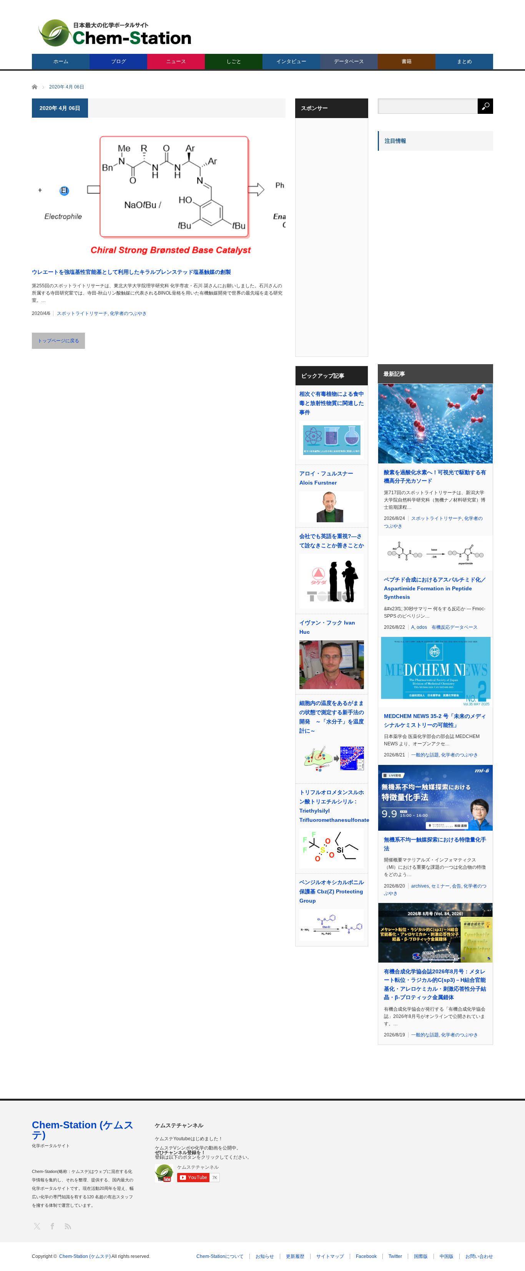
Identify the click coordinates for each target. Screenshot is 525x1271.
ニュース (176, 61)
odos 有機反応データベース (447, 627)
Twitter (395, 1256)
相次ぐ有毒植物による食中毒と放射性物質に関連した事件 (331, 403)
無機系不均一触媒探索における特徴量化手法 (435, 843)
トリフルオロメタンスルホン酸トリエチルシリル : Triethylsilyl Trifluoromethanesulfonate (331, 806)
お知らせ (265, 1256)
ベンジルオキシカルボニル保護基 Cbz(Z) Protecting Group (331, 891)
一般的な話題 (425, 755)
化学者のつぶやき (128, 313)
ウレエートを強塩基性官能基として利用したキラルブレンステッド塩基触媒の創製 (131, 272)
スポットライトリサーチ (82, 313)
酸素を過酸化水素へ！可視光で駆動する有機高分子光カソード (435, 476)
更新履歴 (295, 1256)
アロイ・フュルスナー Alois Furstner (326, 478)
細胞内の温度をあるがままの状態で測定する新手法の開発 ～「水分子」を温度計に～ (331, 717)
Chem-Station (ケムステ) (83, 1130)
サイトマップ (330, 1256)
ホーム (60, 61)
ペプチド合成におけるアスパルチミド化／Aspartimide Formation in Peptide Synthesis (435, 588)
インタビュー (291, 61)
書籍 (407, 61)
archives (420, 886)
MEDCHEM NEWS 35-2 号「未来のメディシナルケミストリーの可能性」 (435, 720)
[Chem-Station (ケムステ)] (115, 32)
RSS (67, 1226)
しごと (233, 61)
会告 (456, 886)
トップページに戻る (58, 340)
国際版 (421, 1256)
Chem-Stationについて (220, 1256)
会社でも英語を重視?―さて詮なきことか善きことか (331, 540)
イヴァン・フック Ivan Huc (327, 627)
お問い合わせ (479, 1256)
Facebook (366, 1256)
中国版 (447, 1256)
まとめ (464, 61)
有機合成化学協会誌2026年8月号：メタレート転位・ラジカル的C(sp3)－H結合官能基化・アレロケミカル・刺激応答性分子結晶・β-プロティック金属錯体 (435, 984)
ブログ (118, 61)
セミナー (440, 886)
